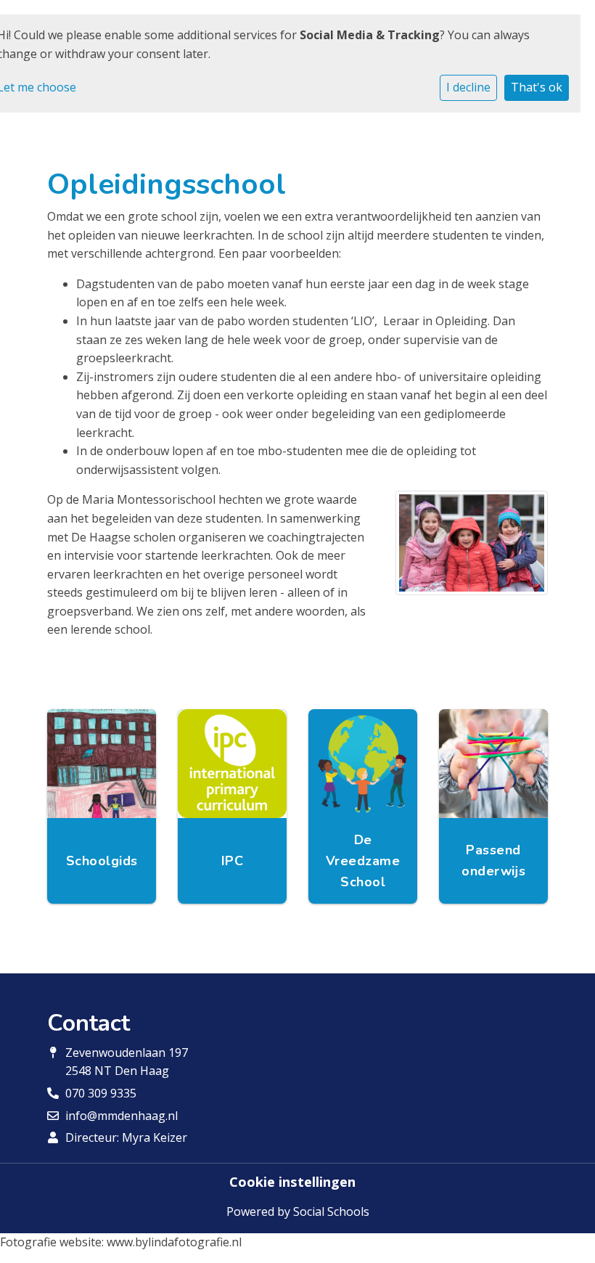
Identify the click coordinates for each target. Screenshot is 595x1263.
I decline (468, 87)
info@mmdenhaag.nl (121, 1116)
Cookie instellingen (292, 1181)
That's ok (536, 87)
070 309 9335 (100, 1093)
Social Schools (331, 1211)
